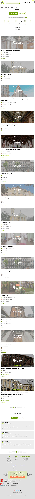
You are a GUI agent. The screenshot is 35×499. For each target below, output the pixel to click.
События (16, 457)
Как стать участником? (25, 456)
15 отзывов (3, 402)
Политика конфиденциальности (17, 492)
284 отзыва (3, 58)
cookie (19, 472)
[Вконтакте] (16, 490)
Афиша (16, 456)
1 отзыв (2, 303)
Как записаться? (25, 457)
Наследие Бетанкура (7, 246)
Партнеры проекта (9, 462)
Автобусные (12, 21)
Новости (9, 459)
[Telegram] (18, 490)
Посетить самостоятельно (14, 468)
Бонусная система (25, 460)
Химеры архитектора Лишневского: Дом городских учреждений (15, 99)
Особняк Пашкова (6, 344)
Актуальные (22, 13)
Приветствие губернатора (9, 457)
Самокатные (21, 23)
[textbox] (17, 29)
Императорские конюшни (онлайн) (11, 149)
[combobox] (17, 29)
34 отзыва (3, 132)
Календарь (16, 459)
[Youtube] (14, 490)
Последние (14, 417)
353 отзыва (3, 108)
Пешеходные (13, 23)
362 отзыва (3, 327)
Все (6, 21)
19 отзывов (3, 376)
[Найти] (19, 3)
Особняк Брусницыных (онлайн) (10, 125)
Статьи (14, 466)
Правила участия (25, 458)
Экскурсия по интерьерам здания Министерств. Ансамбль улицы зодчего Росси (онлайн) (14, 393)
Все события (13, 13)
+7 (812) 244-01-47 (26, 2)
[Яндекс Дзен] (20, 490)
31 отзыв (2, 157)
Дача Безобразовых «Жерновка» (10, 50)
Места (16, 458)
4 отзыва (2, 82)
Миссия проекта (9, 458)
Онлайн (28, 21)
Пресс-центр (9, 461)
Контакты (22, 465)
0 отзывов (3, 254)
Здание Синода (5, 198)
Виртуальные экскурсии (14, 469)
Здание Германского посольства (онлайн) (13, 368)
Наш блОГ (14, 465)
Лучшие (21, 417)
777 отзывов (3, 181)
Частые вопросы (25, 459)
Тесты (14, 467)
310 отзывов (3, 352)
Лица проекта (9, 460)
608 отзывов (3, 206)
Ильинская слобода (6, 74)
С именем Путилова (6, 319)
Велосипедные (20, 21)
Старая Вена (4, 295)
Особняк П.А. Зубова (7, 173)
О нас (9, 456)
